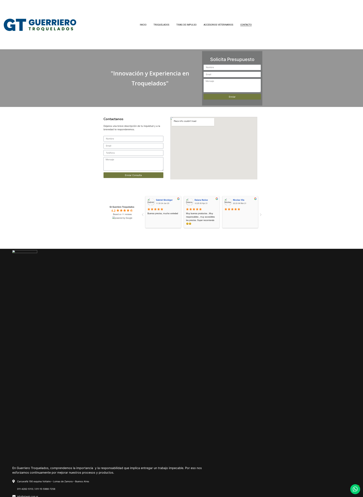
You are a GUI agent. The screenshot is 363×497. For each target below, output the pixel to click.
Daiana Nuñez (201, 199)
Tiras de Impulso (186, 24)
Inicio (143, 24)
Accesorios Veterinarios (218, 24)
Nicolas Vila (238, 199)
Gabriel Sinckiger (164, 199)
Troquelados (161, 24)
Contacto (246, 24)
